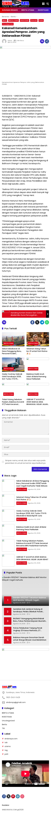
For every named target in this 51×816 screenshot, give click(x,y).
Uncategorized (8, 24)
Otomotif (34, 20)
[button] (47, 3)
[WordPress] (18, 796)
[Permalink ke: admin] (5, 41)
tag (6, 750)
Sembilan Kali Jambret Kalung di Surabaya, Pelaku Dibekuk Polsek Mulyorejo (28, 610)
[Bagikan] (47, 41)
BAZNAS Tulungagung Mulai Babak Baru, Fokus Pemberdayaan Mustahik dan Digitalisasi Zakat (29, 619)
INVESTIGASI (24, 20)
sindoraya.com (11, 738)
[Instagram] (22, 796)
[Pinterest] (13, 796)
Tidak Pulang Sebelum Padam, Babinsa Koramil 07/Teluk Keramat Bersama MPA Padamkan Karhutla (13, 402)
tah (6, 742)
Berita (5, 20)
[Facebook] (32, 322)
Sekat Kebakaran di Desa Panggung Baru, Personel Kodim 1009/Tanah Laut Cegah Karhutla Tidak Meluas (13, 351)
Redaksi (5, 805)
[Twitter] (37, 322)
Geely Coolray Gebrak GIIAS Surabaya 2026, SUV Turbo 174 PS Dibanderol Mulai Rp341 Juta (12, 376)
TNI (3, 728)
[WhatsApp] (47, 322)
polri (6, 754)
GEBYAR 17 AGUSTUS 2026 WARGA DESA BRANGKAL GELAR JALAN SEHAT (37, 402)
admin (10, 40)
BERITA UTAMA (13, 20)
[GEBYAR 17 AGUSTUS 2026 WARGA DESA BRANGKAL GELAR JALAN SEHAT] (37, 390)
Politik (41, 20)
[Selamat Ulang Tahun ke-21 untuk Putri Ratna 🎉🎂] (37, 339)
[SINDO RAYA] (15, 3)
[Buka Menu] (43, 3)
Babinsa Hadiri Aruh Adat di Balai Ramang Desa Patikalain (36, 376)
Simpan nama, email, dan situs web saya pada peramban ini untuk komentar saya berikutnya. (25, 461)
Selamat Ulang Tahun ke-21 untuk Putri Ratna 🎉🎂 (36, 351)
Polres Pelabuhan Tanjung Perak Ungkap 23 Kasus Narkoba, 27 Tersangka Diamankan (27, 629)
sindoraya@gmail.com (16, 702)
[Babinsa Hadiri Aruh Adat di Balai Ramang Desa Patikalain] (37, 365)
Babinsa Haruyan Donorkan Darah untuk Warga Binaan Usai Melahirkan (29, 638)
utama (8, 746)
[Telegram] (42, 322)
